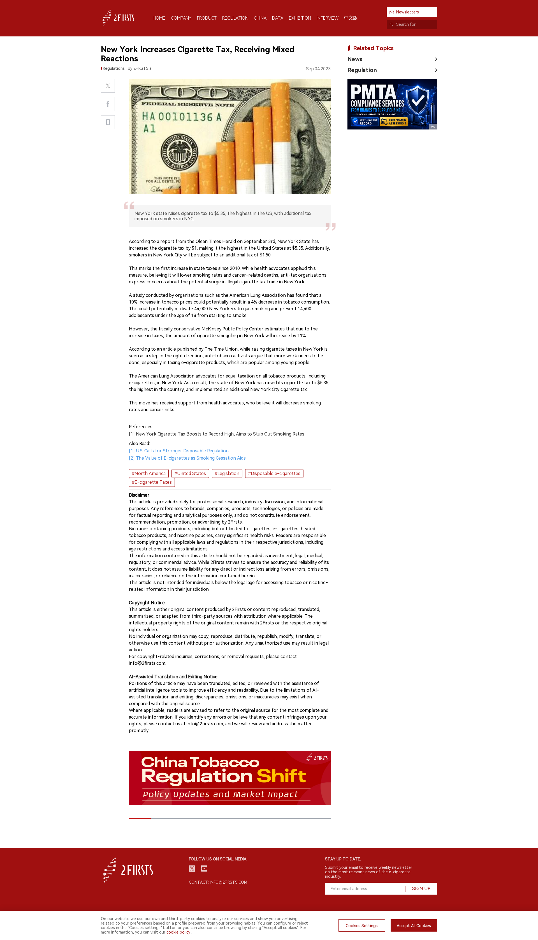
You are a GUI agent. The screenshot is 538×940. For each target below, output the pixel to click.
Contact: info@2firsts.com (218, 882)
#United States (190, 473)
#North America (149, 473)
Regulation (362, 70)
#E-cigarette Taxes (152, 482)
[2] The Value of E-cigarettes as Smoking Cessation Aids (187, 458)
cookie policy (178, 932)
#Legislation (227, 473)
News (354, 59)
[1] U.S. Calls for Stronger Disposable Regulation (179, 450)
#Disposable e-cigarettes (274, 473)
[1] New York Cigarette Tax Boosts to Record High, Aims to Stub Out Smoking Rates (216, 434)
